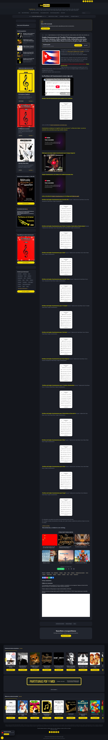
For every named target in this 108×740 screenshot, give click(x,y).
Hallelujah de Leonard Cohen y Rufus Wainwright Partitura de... (28, 40)
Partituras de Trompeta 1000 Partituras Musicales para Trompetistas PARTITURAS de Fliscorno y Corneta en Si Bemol (25, 213)
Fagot (24, 286)
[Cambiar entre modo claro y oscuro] (2, 738)
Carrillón (19, 280)
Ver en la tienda (26, 203)
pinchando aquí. (63, 124)
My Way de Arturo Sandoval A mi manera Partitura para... (28, 34)
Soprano (54, 574)
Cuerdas (19, 286)
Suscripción (63, 12)
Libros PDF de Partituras (35, 12)
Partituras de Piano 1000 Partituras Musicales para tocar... (28, 53)
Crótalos (19, 284)
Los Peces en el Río (83, 714)
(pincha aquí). (75, 196)
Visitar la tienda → (45, 28)
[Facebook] (83, 1)
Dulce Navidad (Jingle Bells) (10, 715)
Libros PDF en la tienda (53, 16)
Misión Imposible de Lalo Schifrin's (95, 667)
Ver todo (20, 648)
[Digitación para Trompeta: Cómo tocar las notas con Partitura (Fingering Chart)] (19, 48)
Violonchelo (76, 574)
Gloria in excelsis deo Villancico (71, 715)
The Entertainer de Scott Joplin (83, 667)
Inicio (19, 12)
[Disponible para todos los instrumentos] (26, 248)
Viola (68, 574)
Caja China (29, 278)
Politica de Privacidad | (48, 736)
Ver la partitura (78, 45)
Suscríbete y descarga (64, 16)
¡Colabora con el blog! (46, 525)
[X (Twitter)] (90, 1)
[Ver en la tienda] (54, 681)
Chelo (27, 280)
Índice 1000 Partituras (25, 12)
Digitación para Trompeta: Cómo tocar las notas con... (28, 47)
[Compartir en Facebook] (66, 569)
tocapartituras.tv (75, 16)
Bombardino (20, 278)
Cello (23, 280)
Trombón (59, 574)
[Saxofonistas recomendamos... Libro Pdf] (26, 190)
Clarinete (19, 282)
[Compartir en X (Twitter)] (69, 569)
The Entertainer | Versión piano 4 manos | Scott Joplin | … (71, 667)
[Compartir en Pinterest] (74, 569)
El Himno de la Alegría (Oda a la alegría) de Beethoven (59, 667)
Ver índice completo (26, 291)
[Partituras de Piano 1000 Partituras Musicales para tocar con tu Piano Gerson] (19, 54)
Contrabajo (25, 282)
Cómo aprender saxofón (44, 12)
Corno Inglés (30, 282)
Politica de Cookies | (55, 736)
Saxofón (44, 574)
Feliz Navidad (58, 714)
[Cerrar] (13, 731)
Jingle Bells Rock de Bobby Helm (35, 715)
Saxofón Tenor (49, 574)
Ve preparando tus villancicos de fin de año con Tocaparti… (95, 715)
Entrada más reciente (60, 623)
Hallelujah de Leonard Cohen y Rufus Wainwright (22, 667)
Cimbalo (31, 280)
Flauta (27, 286)
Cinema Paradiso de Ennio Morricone (11, 667)
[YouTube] (88, 1)
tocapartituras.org (32, 9)
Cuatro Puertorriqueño (26, 284)
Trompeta (63, 574)
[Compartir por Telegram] (71, 569)
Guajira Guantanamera (55, 124)
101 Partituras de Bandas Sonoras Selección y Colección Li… (47, 667)
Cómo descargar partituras (54, 12)
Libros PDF (86, 45)
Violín (71, 574)
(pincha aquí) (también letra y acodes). (75, 51)
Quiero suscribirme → (66, 635)
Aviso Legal (61, 736)
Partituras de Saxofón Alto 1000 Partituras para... (28, 59)
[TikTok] (86, 1)
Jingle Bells (23, 714)
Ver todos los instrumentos (22, 288)
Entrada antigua (69, 623)
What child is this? (46, 714)
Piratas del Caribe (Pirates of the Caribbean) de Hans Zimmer (35, 667)
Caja (24, 278)
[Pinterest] (92, 1)
